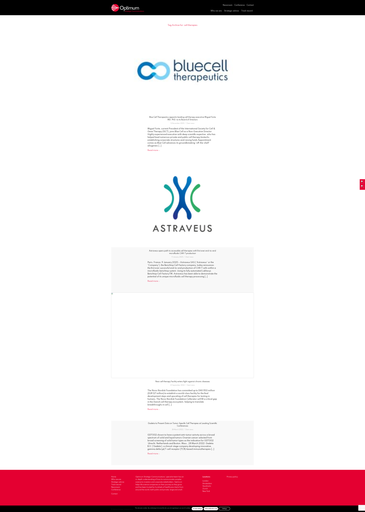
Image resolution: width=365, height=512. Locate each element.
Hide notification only (211, 508)
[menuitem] (227, 5)
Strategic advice (117, 482)
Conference (239, 5)
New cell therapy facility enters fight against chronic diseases (182, 382)
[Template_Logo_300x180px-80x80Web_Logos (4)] (182, 204)
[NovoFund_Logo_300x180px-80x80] (182, 335)
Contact (250, 5)
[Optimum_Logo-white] (127, 8)
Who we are (116, 479)
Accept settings (197, 508)
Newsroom (227, 5)
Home (113, 477)
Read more (153, 150)
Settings (224, 508)
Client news (190, 123)
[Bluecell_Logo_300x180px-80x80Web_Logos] (182, 71)
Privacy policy (232, 477)
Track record (116, 484)
